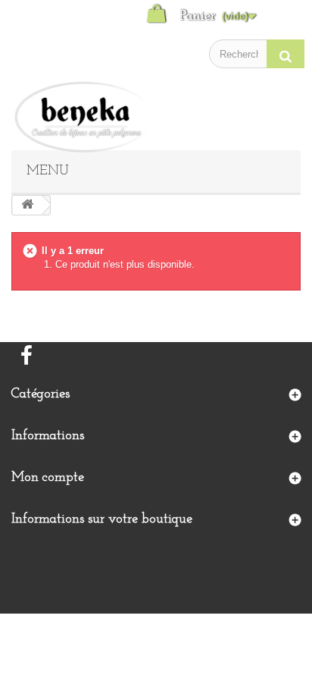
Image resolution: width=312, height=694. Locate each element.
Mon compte (47, 478)
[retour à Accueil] (27, 205)
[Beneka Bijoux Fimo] (87, 117)
